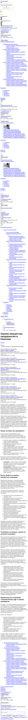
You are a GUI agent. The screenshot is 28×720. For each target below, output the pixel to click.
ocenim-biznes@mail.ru (6, 35)
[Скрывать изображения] (1, 19)
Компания (3, 88)
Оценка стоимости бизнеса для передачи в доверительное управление (16, 67)
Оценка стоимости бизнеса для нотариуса (16, 64)
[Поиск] (2, 101)
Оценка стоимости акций (12, 50)
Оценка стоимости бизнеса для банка (15, 63)
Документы (6, 94)
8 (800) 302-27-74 (7, 29)
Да (6, 6)
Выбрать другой (6, 8)
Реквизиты (6, 93)
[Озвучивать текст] (1, 22)
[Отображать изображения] (1, 17)
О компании (6, 90)
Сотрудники (6, 95)
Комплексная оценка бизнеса (10, 44)
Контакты (3, 99)
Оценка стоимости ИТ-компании (14, 83)
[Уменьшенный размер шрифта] (1, 2)
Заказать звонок (4, 32)
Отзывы (5, 91)
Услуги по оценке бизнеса (7, 41)
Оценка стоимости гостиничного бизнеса (16, 81)
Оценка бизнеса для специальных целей (13, 62)
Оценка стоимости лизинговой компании (16, 84)
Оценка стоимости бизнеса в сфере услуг (16, 80)
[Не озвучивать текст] (1, 24)
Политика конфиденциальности (8, 709)
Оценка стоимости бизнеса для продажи (16, 68)
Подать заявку (4, 40)
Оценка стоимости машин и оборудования (16, 61)
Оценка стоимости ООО (12, 48)
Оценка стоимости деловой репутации (15, 59)
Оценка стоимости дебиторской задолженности (13, 378)
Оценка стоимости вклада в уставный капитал (13, 359)
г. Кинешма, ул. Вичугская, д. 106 (9, 109)
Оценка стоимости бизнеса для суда (15, 72)
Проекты (3, 98)
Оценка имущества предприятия (11, 49)
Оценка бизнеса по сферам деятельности (13, 79)
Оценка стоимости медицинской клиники (16, 85)
